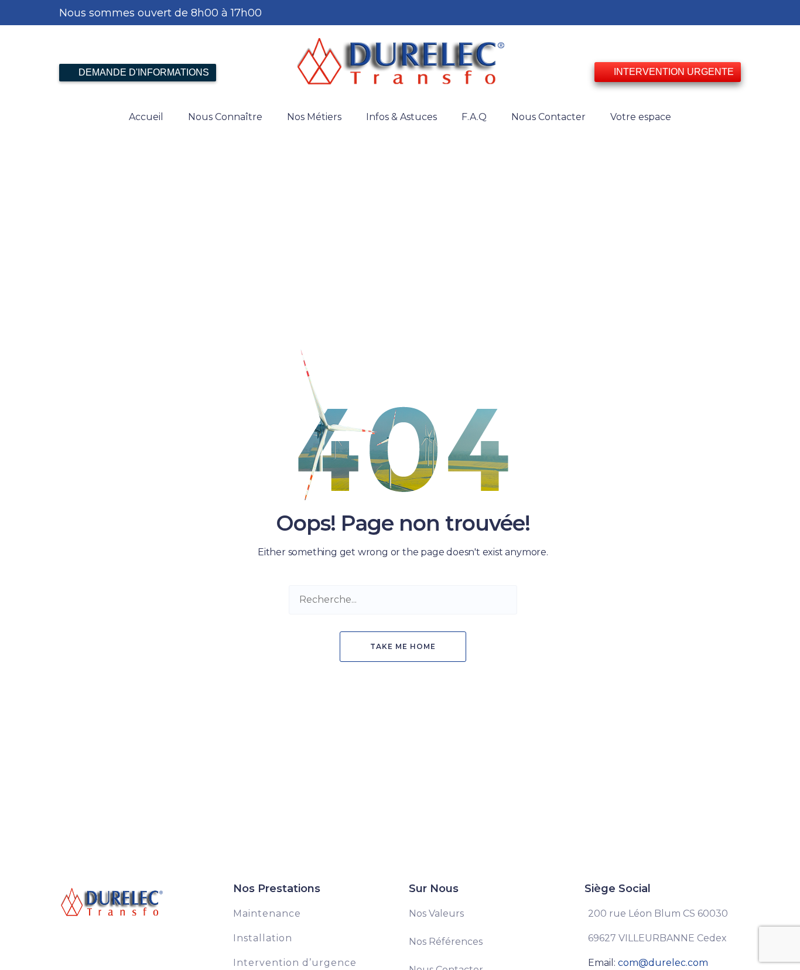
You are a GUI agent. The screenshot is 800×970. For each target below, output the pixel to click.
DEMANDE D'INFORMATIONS (142, 72)
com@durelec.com (663, 962)
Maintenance (267, 913)
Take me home (403, 646)
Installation (262, 938)
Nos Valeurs (436, 913)
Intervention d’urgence (295, 962)
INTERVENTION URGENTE (672, 72)
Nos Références (446, 941)
